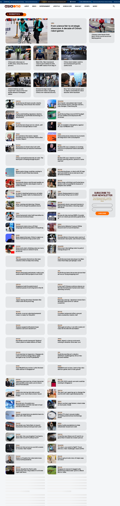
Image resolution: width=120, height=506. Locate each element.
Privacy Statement (58, 501)
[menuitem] (27, 6)
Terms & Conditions (89, 501)
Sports (87, 6)
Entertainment (45, 6)
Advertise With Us (41, 501)
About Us (28, 501)
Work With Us (73, 501)
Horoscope (67, 6)
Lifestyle (56, 6)
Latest (26, 6)
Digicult (78, 6)
